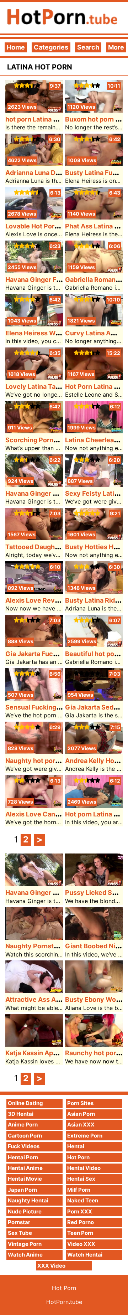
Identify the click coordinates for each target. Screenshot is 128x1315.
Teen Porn (80, 1232)
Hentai (75, 1146)
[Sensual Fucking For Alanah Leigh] (34, 698)
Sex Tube (20, 1232)
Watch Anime (25, 1254)
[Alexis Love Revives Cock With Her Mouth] (34, 591)
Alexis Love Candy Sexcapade (52, 814)
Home (16, 47)
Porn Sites (80, 1103)
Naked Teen (82, 1200)
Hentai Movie (25, 1178)
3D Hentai (20, 1113)
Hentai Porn (23, 1157)
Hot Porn (78, 1157)
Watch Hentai (84, 1254)
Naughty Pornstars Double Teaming (60, 946)
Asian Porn (81, 1113)
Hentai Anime (25, 1168)
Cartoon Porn (25, 1135)
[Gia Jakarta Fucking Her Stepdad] (34, 645)
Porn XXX (79, 1211)
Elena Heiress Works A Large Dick (57, 333)
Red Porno (80, 1222)
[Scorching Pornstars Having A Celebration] (34, 431)
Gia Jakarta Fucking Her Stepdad (55, 654)
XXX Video (51, 1265)
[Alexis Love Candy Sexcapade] (34, 805)
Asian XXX (81, 1124)
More (116, 47)
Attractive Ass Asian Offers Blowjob (60, 999)
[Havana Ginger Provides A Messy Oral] (34, 484)
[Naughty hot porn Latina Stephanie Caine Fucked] (34, 752)
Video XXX (81, 1244)
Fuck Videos (23, 1146)
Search (88, 47)
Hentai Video (84, 1168)
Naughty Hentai (28, 1200)
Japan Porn (22, 1189)
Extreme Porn (84, 1135)
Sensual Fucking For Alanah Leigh (57, 707)
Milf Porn (78, 1189)
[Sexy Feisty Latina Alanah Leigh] (94, 484)
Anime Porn (23, 1124)
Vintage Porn (25, 1244)
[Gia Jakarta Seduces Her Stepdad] (94, 698)
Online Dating (25, 1103)
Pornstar (19, 1222)
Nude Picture (25, 1211)
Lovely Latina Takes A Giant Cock (57, 386)
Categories (51, 47)
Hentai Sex (81, 1178)
